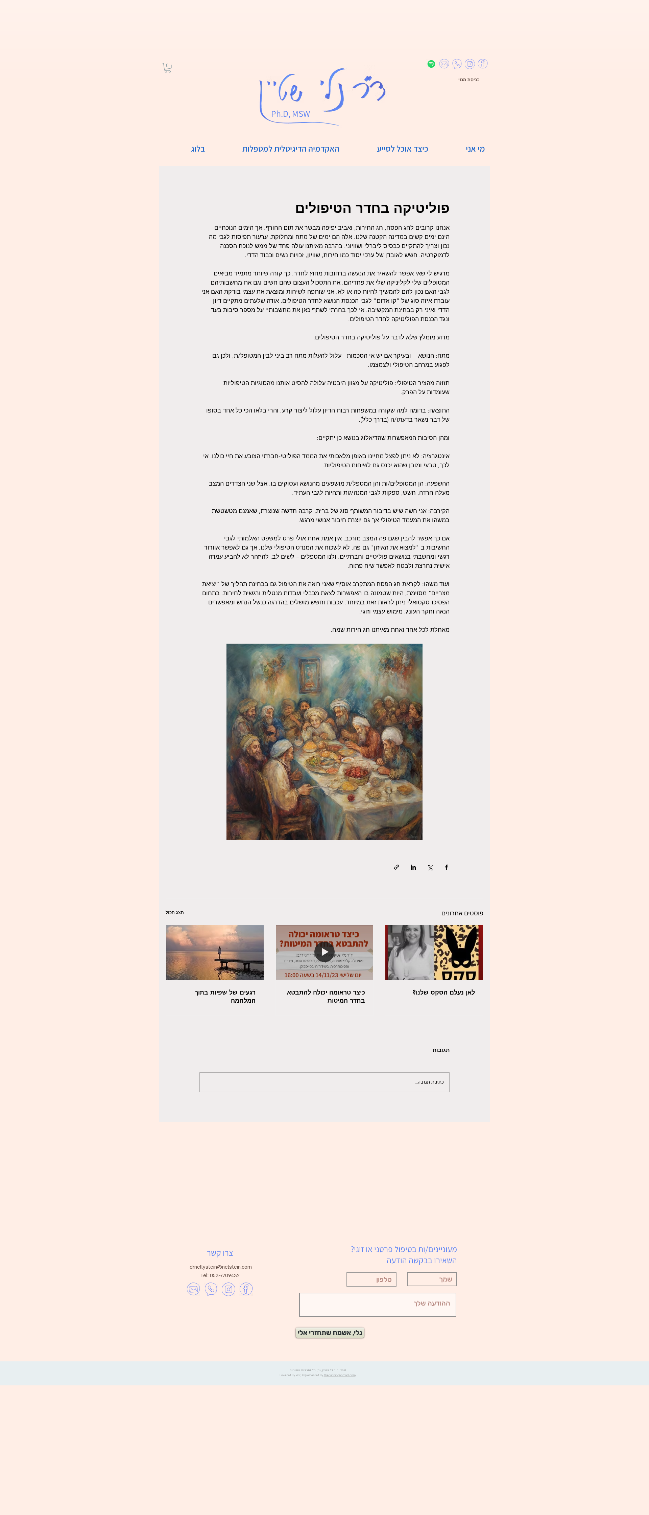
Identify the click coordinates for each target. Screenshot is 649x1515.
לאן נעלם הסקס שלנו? (444, 992)
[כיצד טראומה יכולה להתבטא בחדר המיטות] (325, 952)
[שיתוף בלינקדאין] (413, 867)
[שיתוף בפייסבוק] (446, 867)
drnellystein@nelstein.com (221, 1267)
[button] (167, 68)
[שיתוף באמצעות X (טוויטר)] (430, 867)
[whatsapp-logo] (457, 64)
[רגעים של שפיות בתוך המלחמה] (215, 952)
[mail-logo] (444, 64)
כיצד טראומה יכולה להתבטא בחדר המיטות (326, 996)
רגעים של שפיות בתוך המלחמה (225, 996)
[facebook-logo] (483, 64)
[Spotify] (431, 64)
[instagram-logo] (470, 64)
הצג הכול (175, 912)
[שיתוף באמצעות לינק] (396, 867)
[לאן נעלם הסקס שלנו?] (434, 952)
